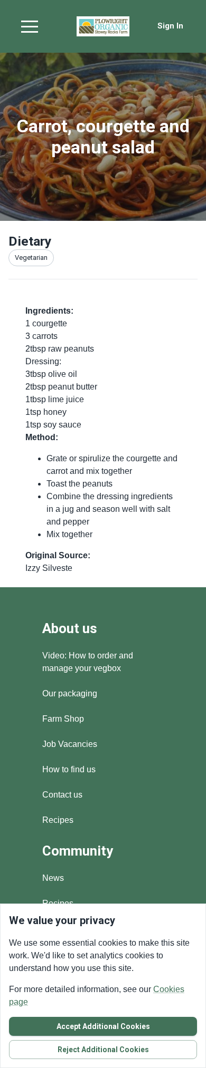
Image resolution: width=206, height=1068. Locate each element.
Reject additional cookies (103, 1049)
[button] (29, 26)
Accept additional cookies (103, 1026)
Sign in (170, 26)
